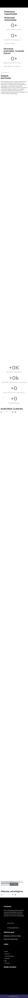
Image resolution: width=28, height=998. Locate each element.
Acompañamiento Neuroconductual (16, 807)
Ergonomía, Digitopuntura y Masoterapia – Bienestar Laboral (16, 662)
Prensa (8, 483)
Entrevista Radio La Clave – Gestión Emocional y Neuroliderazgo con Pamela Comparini (16, 614)
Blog (8, 439)
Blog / (8, 567)
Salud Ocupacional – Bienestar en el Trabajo (14, 724)
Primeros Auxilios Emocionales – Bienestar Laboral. (16, 681)
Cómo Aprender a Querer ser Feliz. (16, 455)
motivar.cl (16, 996)
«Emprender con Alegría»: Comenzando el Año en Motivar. (15, 511)
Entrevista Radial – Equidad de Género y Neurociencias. (15, 584)
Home (6, 951)
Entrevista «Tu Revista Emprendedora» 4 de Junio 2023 (16, 526)
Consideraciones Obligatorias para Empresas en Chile (16, 742)
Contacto (7, 963)
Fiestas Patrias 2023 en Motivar (15, 564)
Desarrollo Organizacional (14, 855)
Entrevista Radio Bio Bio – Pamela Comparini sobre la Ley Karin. (15, 602)
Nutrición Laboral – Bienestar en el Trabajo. (16, 692)
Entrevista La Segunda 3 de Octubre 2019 (14, 494)
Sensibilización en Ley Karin (16, 789)
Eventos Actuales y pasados (17, 567)
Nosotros (7, 954)
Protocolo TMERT (16, 824)
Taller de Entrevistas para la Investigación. (15, 761)
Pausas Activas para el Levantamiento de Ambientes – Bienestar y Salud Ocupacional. (16, 642)
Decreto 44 (13, 842)
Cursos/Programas (9, 956)
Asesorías (7, 958)
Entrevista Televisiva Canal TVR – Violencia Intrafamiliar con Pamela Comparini (16, 628)
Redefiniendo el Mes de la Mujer (15, 873)
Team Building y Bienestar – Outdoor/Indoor (15, 707)
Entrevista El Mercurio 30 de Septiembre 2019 (15, 478)
